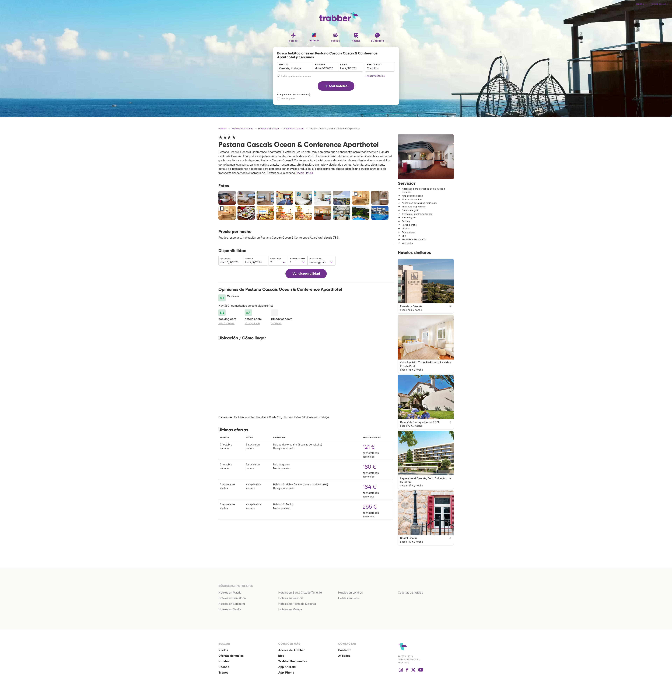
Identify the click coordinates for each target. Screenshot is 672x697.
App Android (287, 667)
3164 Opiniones (226, 323)
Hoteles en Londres (350, 592)
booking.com (288, 98)
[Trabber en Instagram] (401, 671)
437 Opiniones (252, 323)
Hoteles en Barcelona (232, 598)
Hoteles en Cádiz (349, 598)
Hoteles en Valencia (290, 598)
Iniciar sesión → (659, 4)
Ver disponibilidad (306, 273)
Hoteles (223, 661)
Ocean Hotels (304, 173)
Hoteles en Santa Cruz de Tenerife (300, 592)
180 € (369, 466)
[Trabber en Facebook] (407, 671)
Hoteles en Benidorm (231, 603)
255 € (370, 506)
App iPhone (286, 672)
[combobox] (295, 67)
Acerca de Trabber (291, 650)
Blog (281, 655)
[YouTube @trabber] (420, 671)
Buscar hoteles (336, 86)
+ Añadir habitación (375, 76)
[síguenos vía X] (413, 671)
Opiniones (276, 323)
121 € (369, 446)
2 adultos (373, 68)
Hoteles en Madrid (229, 592)
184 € (369, 486)
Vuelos (223, 650)
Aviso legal (403, 662)
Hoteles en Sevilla (229, 609)
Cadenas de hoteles (410, 592)
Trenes (223, 672)
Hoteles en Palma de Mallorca (297, 603)
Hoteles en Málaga (290, 609)
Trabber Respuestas (292, 661)
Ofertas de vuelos (231, 655)
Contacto (344, 650)
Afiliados (344, 655)
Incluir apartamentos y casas (296, 76)
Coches (223, 667)
